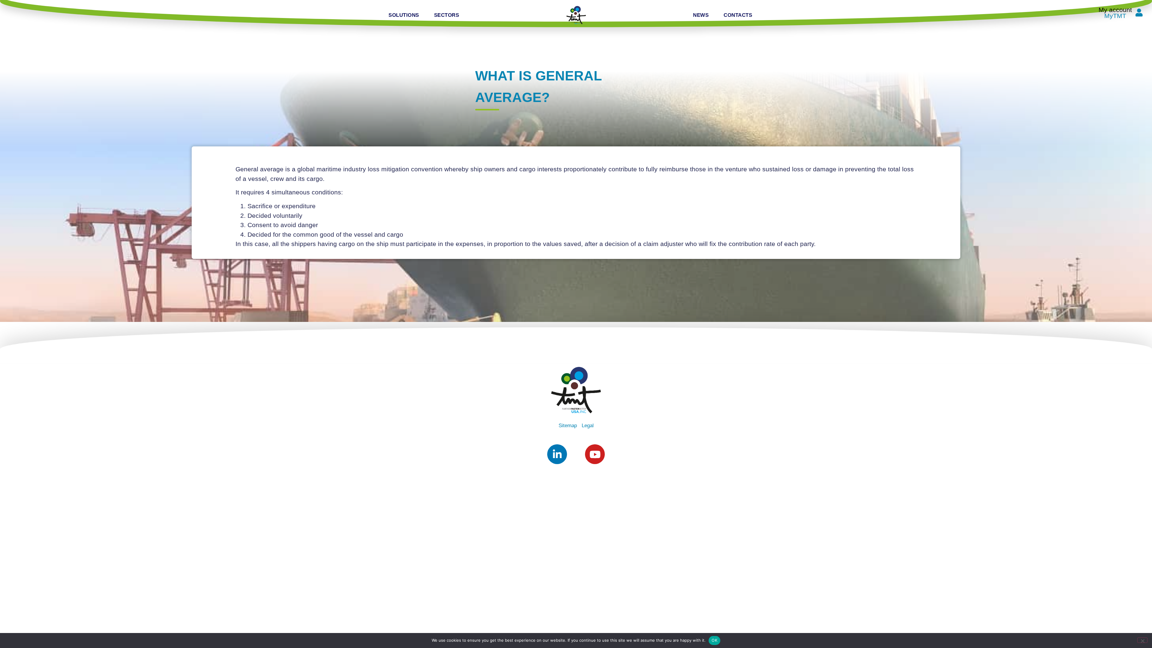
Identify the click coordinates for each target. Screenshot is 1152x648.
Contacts (738, 15)
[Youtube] (595, 454)
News (701, 15)
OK (714, 640)
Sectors (446, 15)
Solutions (403, 15)
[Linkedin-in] (557, 454)
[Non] (1142, 640)
